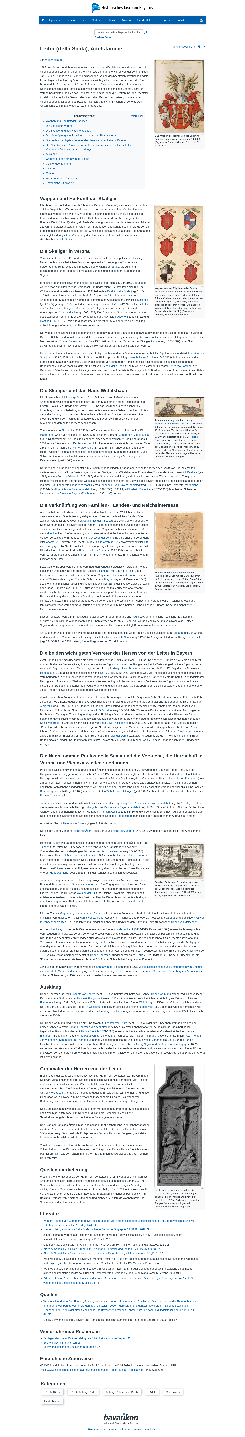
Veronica (192, 971)
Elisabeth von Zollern (82, 994)
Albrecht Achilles (110, 811)
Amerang (143, 855)
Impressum (112, 1429)
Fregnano (110, 579)
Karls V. (141, 955)
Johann (178, 632)
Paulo (135, 616)
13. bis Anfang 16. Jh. (83, 1392)
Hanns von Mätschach (184, 922)
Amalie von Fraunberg (184, 778)
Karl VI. (104, 672)
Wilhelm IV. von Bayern (167, 423)
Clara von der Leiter (110, 542)
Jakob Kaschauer (188, 731)
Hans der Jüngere (123, 830)
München (52, 533)
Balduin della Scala (118, 291)
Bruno (190, 955)
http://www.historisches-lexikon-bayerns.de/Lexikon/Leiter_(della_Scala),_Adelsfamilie (93, 1369)
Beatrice (192, 472)
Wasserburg (96, 1006)
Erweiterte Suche (102, 37)
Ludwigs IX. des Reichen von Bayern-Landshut (112, 807)
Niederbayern (52, 1401)
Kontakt (179, 20)
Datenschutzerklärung (130, 1429)
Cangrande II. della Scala (134, 434)
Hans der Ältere (83, 830)
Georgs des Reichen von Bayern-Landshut (145, 803)
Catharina (59, 1092)
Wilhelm (144, 1002)
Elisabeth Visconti (138, 489)
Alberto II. (122, 316)
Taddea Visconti (81, 485)
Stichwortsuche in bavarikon (60, 1342)
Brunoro (132, 575)
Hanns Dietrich (90, 1031)
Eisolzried (147, 1006)
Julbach (45, 847)
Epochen (54, 20)
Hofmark (133, 855)
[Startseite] (122, 7)
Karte (83, 20)
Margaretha (47, 434)
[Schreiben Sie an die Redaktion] (204, 46)
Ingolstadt (93, 884)
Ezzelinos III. (106, 304)
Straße (115, 266)
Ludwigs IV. (73, 397)
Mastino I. (143, 299)
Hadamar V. (51, 542)
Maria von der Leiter (70, 971)
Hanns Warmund (161, 994)
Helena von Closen (74, 823)
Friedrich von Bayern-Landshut (73, 489)
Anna (97, 913)
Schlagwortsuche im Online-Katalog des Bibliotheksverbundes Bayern (85, 1338)
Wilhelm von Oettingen (119, 791)
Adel (152, 1392)
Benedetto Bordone (180, 366)
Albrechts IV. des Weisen (108, 851)
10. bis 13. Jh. (52, 1392)
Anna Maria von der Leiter (92, 1035)
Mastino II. (46, 321)
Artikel (112, 20)
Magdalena (191, 485)
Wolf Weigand (53, 59)
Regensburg (125, 815)
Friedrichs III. (193, 637)
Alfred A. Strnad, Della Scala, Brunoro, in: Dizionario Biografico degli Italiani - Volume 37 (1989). (100, 1249)
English (165, 20)
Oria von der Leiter (101, 537)
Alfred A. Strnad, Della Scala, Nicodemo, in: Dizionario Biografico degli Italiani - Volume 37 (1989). (101, 1253)
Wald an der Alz (86, 893)
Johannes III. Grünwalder (98, 710)
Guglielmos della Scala (97, 520)
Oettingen (56, 795)
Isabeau (45, 672)
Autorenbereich (97, 1429)
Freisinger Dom (117, 735)
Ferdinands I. (48, 1002)
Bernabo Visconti (68, 476)
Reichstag (57, 929)
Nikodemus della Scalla (118, 637)
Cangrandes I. (67, 312)
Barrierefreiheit (150, 1429)
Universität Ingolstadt (89, 998)
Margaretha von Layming (81, 855)
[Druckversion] (199, 46)
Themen (70, 20)
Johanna (157, 1039)
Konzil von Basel (50, 722)
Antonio (155, 341)
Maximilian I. (126, 929)
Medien (96, 20)
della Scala (65, 239)
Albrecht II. (46, 706)
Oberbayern (173, 1392)
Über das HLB (144, 20)
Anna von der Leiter (109, 966)
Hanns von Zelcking (92, 917)
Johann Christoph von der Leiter (88, 1027)
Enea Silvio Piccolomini (114, 722)
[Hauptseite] (43, 20)
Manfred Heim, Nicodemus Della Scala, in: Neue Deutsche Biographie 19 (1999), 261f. (95, 1229)
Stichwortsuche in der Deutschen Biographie (70, 1346)
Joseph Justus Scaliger (143, 357)
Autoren (126, 20)
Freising (62, 774)
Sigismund (103, 570)
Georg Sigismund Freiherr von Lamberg (159, 1044)
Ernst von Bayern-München (76, 493)
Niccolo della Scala (113, 366)
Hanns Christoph (100, 955)
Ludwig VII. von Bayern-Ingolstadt (130, 668)
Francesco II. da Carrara (93, 550)
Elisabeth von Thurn (115, 1023)
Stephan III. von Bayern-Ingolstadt (120, 485)
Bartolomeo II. (76, 341)
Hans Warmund (59, 872)
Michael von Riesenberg (167, 971)
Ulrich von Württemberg (79, 447)
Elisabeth (67, 430)
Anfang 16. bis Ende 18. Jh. (122, 1392)
